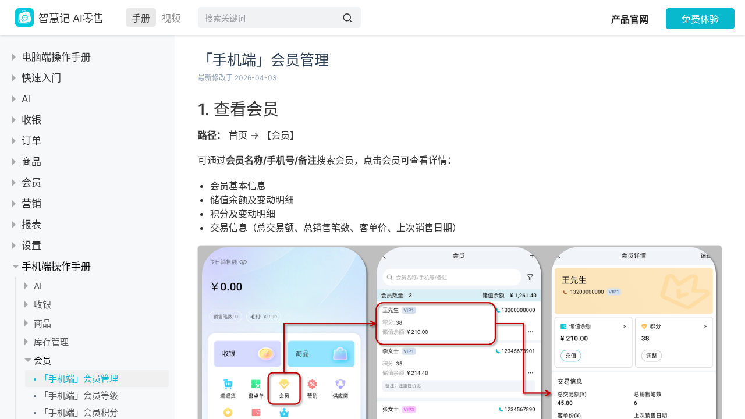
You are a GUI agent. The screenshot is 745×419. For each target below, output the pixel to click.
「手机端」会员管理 (79, 378)
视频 (171, 18)
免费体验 (700, 19)
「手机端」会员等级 (79, 395)
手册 (141, 18)
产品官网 (629, 19)
